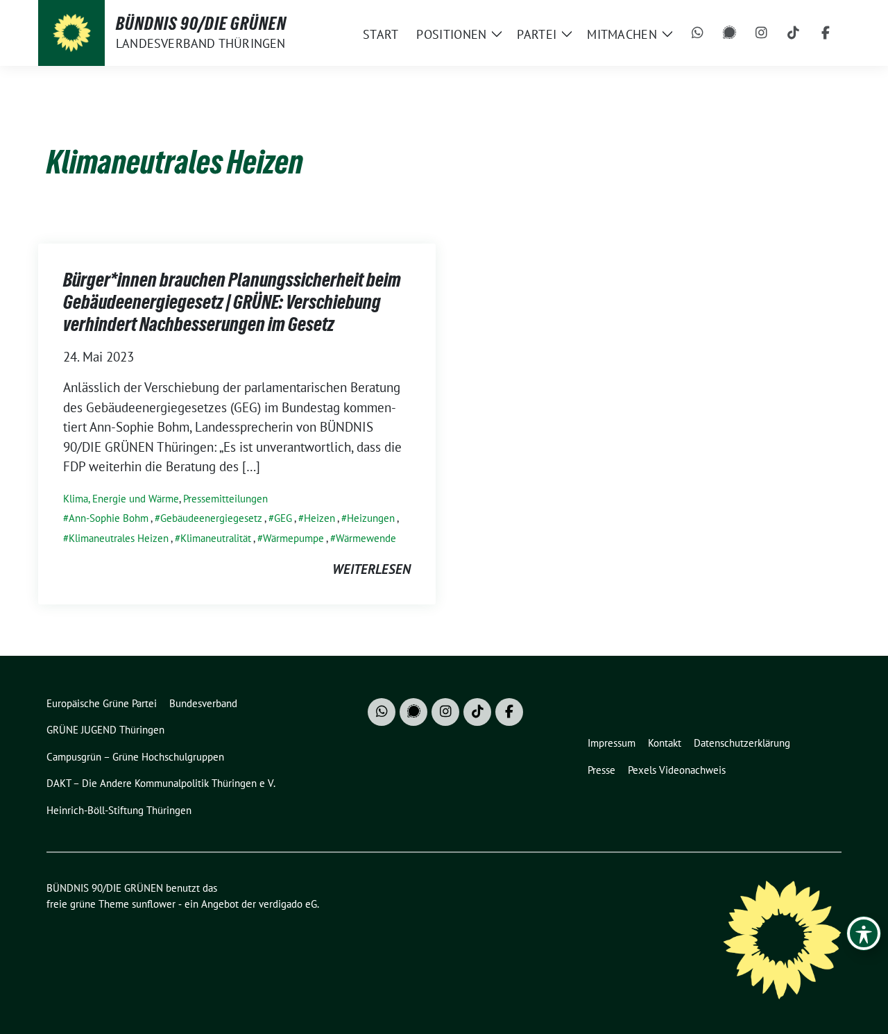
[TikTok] (794, 33)
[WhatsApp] (698, 33)
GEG (283, 518)
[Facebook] (825, 33)
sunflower (154, 903)
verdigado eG (288, 903)
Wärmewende (366, 538)
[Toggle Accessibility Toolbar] (863, 933)
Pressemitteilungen (225, 498)
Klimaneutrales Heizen (119, 538)
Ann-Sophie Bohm (108, 518)
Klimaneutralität (215, 538)
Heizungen (371, 518)
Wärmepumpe (293, 538)
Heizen (319, 518)
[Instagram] (762, 33)
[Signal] (730, 33)
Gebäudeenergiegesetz (211, 518)
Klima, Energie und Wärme (121, 498)
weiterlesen (371, 569)
